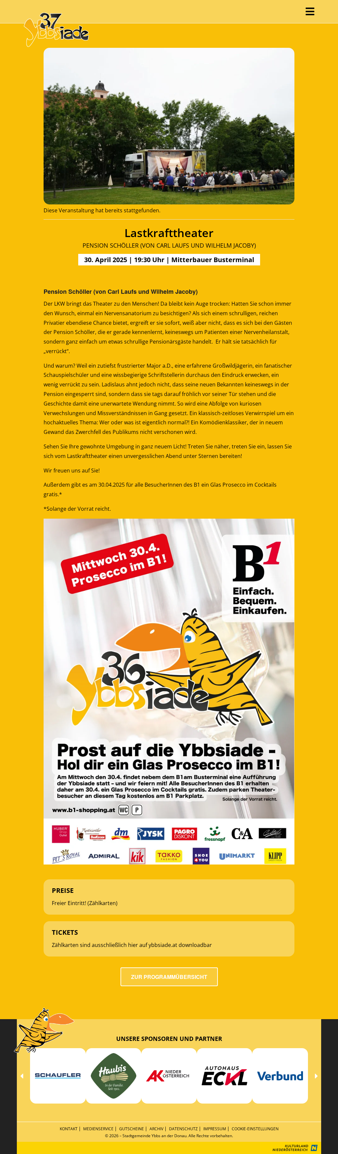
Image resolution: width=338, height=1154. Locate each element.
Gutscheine (131, 1129)
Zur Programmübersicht (169, 977)
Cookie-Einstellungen (255, 1129)
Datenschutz (183, 1129)
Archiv (156, 1129)
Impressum (214, 1129)
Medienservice (98, 1129)
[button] (21, 1076)
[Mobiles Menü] (310, 11)
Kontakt (69, 1129)
